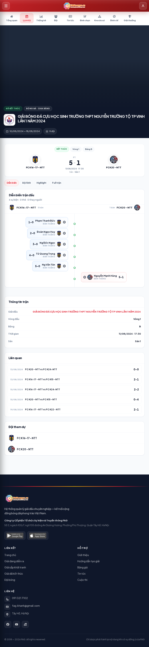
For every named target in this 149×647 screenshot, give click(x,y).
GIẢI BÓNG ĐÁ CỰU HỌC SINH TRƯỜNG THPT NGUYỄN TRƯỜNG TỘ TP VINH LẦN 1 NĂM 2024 (87, 311)
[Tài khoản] (143, 6)
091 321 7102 (20, 598)
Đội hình (26, 182)
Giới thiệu (83, 555)
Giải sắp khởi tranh (15, 567)
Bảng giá (82, 567)
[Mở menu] (6, 6)
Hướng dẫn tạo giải (88, 561)
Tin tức (81, 573)
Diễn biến (12, 182)
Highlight (41, 182)
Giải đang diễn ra (14, 561)
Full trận (56, 182)
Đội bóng (9, 579)
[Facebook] (7, 624)
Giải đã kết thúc (13, 573)
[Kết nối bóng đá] (25, 624)
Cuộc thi (82, 579)
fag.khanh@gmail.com (26, 605)
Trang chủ (10, 555)
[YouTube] (16, 624)
